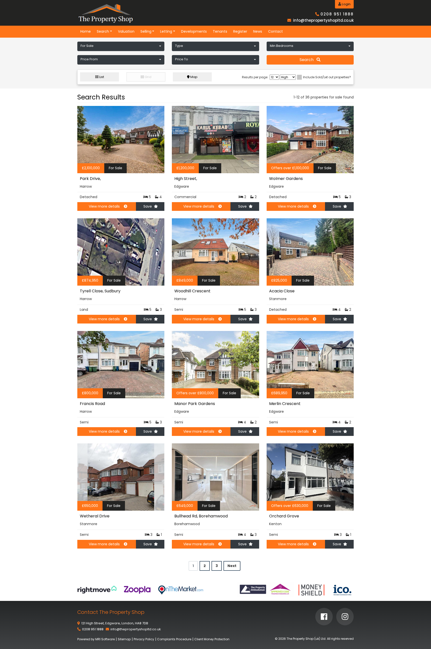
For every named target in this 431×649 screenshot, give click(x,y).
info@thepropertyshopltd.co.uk (323, 20)
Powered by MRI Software (96, 639)
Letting (166, 31)
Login (345, 4)
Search (103, 31)
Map (194, 77)
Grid (147, 77)
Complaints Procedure (174, 639)
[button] (120, 46)
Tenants (220, 31)
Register (240, 31)
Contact (275, 31)
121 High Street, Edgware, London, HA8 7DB (114, 623)
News (257, 31)
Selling (145, 31)
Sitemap (124, 639)
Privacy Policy (144, 639)
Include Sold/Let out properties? (327, 77)
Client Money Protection (211, 639)
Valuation (126, 31)
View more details (104, 206)
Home (85, 31)
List (101, 77)
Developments (194, 31)
